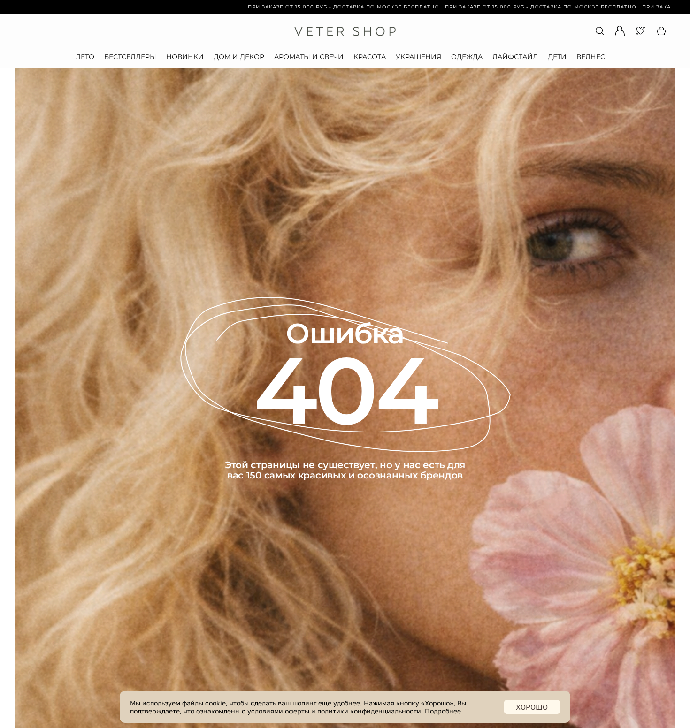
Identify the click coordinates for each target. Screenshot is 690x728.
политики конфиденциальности (369, 711)
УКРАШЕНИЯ (418, 57)
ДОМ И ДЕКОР (239, 57)
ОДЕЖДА (467, 57)
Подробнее (443, 711)
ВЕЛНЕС (590, 57)
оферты (297, 711)
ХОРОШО (532, 707)
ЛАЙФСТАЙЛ (515, 57)
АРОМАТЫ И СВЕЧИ (309, 57)
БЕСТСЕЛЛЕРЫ (130, 57)
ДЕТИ (557, 57)
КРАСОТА (369, 57)
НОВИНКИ (185, 57)
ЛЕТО (85, 57)
